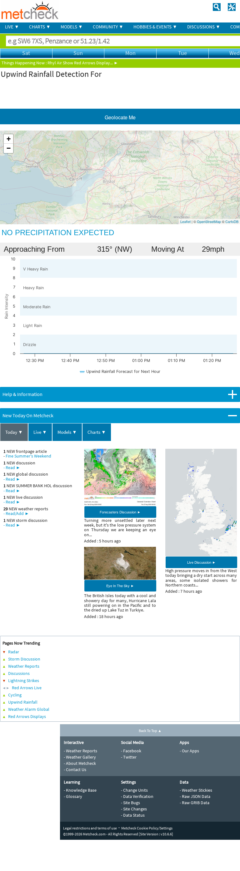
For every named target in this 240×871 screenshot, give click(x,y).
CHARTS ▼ (40, 27)
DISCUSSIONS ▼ (203, 27)
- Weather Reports (80, 751)
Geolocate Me (120, 117)
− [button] (9, 148)
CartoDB (231, 221)
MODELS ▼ (72, 27)
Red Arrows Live (27, 687)
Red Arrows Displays (27, 716)
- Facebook (131, 751)
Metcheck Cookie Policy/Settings (146, 828)
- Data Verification (137, 796)
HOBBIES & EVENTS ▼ (155, 27)
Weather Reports (23, 666)
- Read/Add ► (16, 513)
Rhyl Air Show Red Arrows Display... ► (83, 63)
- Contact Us (75, 769)
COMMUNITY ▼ (108, 27)
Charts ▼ (97, 432)
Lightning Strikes (23, 680)
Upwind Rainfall (23, 702)
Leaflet (185, 221)
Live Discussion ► (201, 562)
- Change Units (134, 790)
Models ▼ (67, 432)
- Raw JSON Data (195, 796)
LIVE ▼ (12, 27)
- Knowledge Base (80, 790)
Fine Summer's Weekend (28, 456)
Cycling (15, 695)
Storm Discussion (24, 659)
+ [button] (9, 139)
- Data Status (133, 815)
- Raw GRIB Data (194, 802)
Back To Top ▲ (150, 730)
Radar (13, 652)
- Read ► (11, 467)
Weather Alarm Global (28, 709)
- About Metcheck (80, 763)
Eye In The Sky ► (120, 585)
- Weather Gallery (80, 757)
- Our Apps (189, 751)
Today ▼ (14, 432)
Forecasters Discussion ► (120, 511)
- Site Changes (134, 809)
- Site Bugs (130, 802)
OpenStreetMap (209, 221)
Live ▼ (40, 432)
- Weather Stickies (196, 790)
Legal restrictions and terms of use (90, 828)
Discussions (19, 673)
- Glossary (73, 796)
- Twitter (129, 757)
